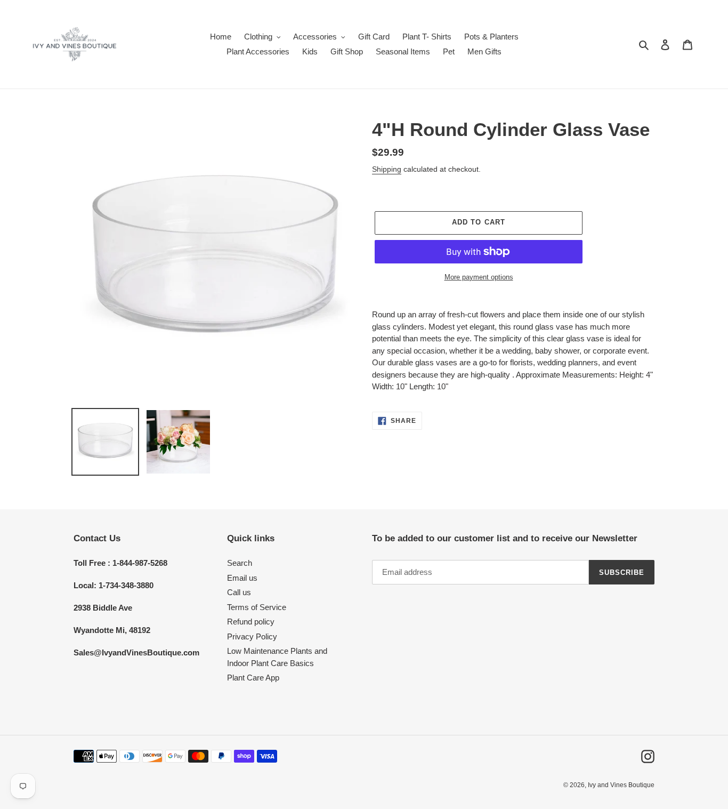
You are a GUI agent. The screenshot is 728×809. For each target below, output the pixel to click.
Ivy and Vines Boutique (621, 785)
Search (239, 562)
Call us (239, 592)
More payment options (478, 277)
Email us (242, 577)
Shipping (386, 169)
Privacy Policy (252, 636)
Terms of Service (256, 607)
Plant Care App (253, 677)
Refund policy (250, 621)
